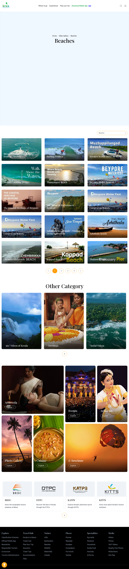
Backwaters (48, 541)
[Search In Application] (121, 6)
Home (54, 36)
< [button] (48, 271)
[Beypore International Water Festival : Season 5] (21, 149)
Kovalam (69, 544)
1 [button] (54, 271)
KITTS (102, 500)
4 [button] (74, 271)
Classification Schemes (10, 537)
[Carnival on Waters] (107, 201)
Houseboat (91, 544)
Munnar (68, 537)
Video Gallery (63, 36)
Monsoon (90, 541)
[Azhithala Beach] (107, 226)
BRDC (8, 500)
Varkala (68, 555)
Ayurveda (90, 537)
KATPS (71, 500)
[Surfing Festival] (64, 149)
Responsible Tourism (9, 548)
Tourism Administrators (10, 555)
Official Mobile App (9, 541)
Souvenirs (26, 548)
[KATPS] (80, 489)
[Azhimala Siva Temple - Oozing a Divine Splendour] (64, 226)
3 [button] (67, 271)
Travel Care (27, 541)
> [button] (80, 271)
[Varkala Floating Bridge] (21, 175)
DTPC (39, 500)
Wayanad (69, 541)
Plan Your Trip (28, 544)
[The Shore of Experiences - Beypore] (64, 201)
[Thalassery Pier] (107, 252)
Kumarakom (70, 548)
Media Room (113, 551)
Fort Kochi (69, 551)
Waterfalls (48, 551)
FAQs (25, 558)
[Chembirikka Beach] (21, 252)
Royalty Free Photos (115, 548)
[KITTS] (111, 489)
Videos (110, 537)
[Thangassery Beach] (64, 175)
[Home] (6, 5)
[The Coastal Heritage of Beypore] (21, 201)
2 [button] (61, 271)
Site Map (111, 555)
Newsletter (6, 544)
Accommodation (29, 555)
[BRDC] (17, 489)
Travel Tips (27, 551)
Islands (47, 555)
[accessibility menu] (4, 564)
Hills (46, 537)
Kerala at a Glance (29, 537)
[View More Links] (125, 6)
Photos (111, 541)
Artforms (90, 555)
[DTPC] (48, 489)
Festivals (90, 551)
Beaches (47, 544)
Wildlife (47, 548)
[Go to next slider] (64, 353)
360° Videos (113, 544)
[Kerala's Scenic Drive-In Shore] (107, 149)
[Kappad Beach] (64, 252)
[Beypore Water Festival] (107, 175)
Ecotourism (6, 551)
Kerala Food (91, 548)
